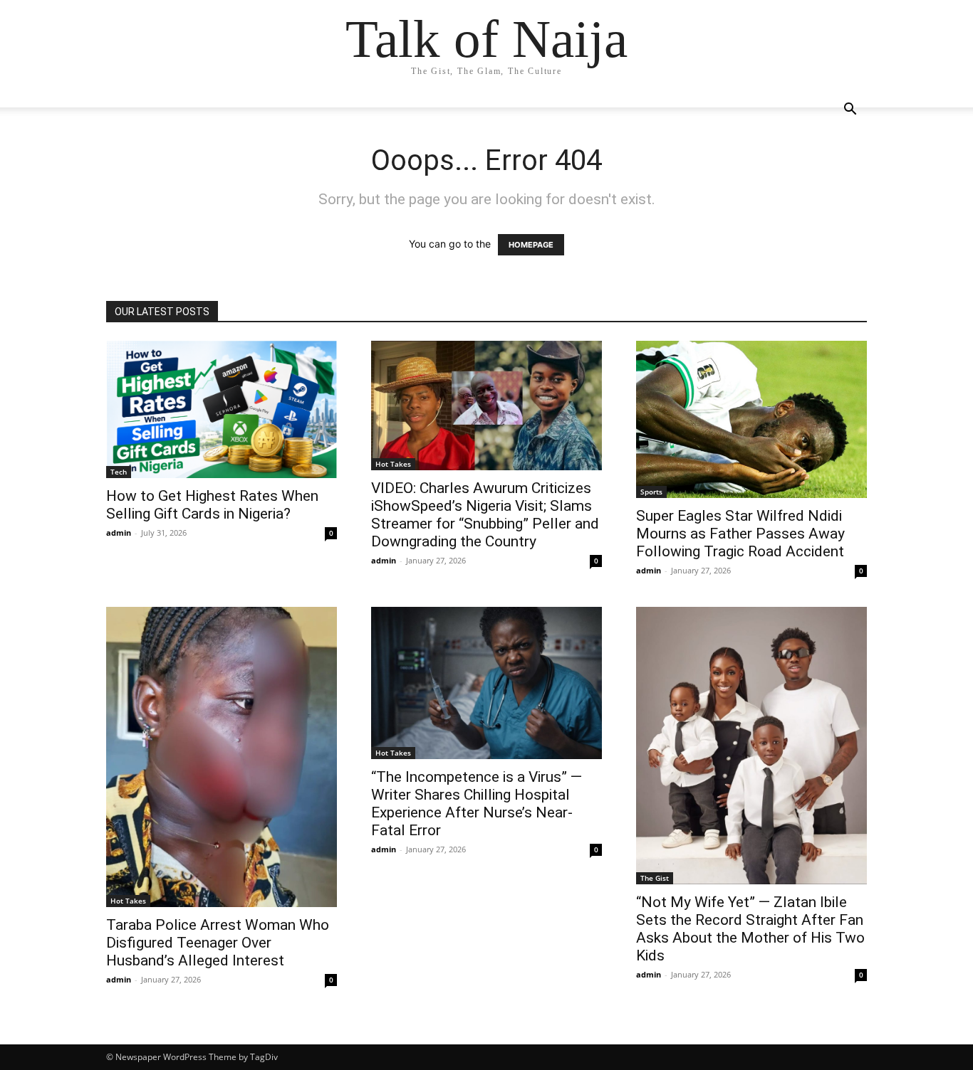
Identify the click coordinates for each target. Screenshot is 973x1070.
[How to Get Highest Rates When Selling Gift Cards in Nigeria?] (221, 409)
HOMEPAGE (531, 245)
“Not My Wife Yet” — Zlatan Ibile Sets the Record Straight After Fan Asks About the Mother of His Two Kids (750, 929)
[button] (850, 110)
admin (118, 532)
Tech (118, 472)
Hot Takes (393, 464)
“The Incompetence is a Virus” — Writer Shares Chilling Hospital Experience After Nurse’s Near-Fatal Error (476, 803)
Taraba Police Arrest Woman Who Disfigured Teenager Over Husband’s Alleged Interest (217, 942)
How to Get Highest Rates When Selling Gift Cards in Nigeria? (212, 504)
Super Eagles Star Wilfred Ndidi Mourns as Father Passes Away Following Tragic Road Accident (740, 533)
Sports (651, 492)
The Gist (654, 878)
